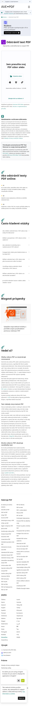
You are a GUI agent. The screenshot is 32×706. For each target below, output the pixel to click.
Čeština (3, 599)
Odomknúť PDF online (7, 552)
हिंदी (17, 626)
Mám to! (21, 698)
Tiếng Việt (19, 605)
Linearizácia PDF (5, 539)
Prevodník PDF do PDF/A (23, 531)
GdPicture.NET (7, 652)
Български (20, 613)
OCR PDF (3, 549)
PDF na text (20, 507)
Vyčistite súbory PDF (22, 572)
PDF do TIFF (4, 589)
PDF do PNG (4, 584)
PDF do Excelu (5, 579)
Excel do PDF (4, 518)
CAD (9, 397)
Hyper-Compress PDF (7, 526)
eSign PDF (4, 515)
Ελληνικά (19, 610)
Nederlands (4, 624)
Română (3, 634)
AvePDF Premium (8, 13)
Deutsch (3, 605)
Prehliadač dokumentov (23, 518)
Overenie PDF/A (5, 576)
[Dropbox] (16, 82)
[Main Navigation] (29, 6)
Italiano (3, 618)
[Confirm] (23, 680)
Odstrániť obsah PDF (7, 555)
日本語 (18, 637)
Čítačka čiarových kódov (23, 588)
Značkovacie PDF (21, 586)
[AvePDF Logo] (7, 7)
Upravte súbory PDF (22, 564)
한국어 (18, 632)
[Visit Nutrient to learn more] (2, 1)
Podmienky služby (6, 668)
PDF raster (4, 389)
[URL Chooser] (22, 82)
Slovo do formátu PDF (22, 546)
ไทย (18, 629)
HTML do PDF (4, 523)
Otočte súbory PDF (6, 573)
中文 (18, 634)
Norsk (2, 626)
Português (4, 632)
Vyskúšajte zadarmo (11, 33)
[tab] (16, 232)
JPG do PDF (4, 528)
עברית (18, 621)
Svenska (19, 602)
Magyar (3, 621)
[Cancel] (18, 680)
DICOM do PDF (5, 509)
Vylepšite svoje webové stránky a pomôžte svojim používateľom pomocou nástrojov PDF (15, 329)
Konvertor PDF (5, 536)
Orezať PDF (4, 571)
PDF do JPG (4, 581)
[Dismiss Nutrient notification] (29, 1)
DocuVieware (6, 655)
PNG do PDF (20, 513)
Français (3, 613)
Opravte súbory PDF (6, 568)
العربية (18, 624)
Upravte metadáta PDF (23, 562)
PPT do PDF (20, 515)
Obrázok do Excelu (6, 547)
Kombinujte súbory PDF (7, 531)
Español (3, 610)
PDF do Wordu (20, 504)
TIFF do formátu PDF (22, 556)
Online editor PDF (6, 565)
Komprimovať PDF (6, 534)
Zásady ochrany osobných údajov (13, 138)
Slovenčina (4, 637)
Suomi (18, 599)
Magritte (11, 436)
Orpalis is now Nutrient (11, 1)
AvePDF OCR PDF (9, 473)
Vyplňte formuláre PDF (23, 570)
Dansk (3, 602)
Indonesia (4, 615)
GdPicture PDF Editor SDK (14, 155)
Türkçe (18, 607)
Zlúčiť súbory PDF (21, 575)
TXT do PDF (20, 559)
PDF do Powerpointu (6, 587)
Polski (2, 629)
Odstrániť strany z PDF (7, 558)
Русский (19, 618)
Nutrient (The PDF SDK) (9, 650)
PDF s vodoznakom (22, 510)
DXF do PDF (4, 512)
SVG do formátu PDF (22, 549)
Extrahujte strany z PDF (7, 520)
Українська (20, 615)
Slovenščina (4, 640)
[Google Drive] (10, 82)
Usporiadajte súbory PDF (23, 567)
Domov (5, 17)
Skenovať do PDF (21, 543)
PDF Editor (6, 153)
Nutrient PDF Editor (18, 104)
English (3, 607)
